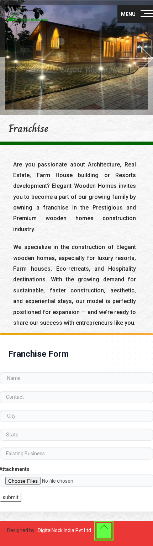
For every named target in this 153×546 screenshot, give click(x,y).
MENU (128, 14)
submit (11, 497)
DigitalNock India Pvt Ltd (64, 530)
